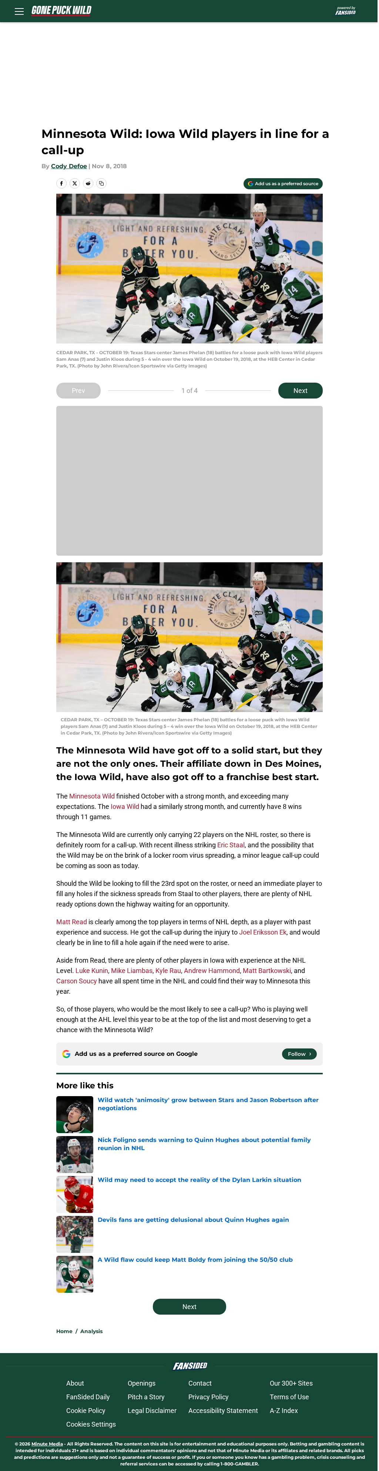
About (75, 1383)
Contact (200, 1383)
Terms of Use (289, 1397)
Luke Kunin (92, 971)
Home (64, 1331)
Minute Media (47, 1444)
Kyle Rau (168, 971)
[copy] (101, 183)
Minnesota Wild (92, 796)
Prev (78, 390)
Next (301, 390)
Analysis (91, 1331)
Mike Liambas (131, 971)
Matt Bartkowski (267, 971)
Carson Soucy (76, 981)
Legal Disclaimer (152, 1410)
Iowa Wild (125, 806)
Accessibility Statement (223, 1410)
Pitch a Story (146, 1397)
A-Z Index (284, 1410)
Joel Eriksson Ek (262, 932)
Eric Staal (231, 845)
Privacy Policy (208, 1397)
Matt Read (71, 922)
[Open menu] (19, 11)
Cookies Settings (91, 1424)
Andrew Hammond (212, 971)
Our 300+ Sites (291, 1383)
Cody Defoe (69, 166)
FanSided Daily (88, 1397)
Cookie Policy (85, 1410)
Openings (141, 1383)
